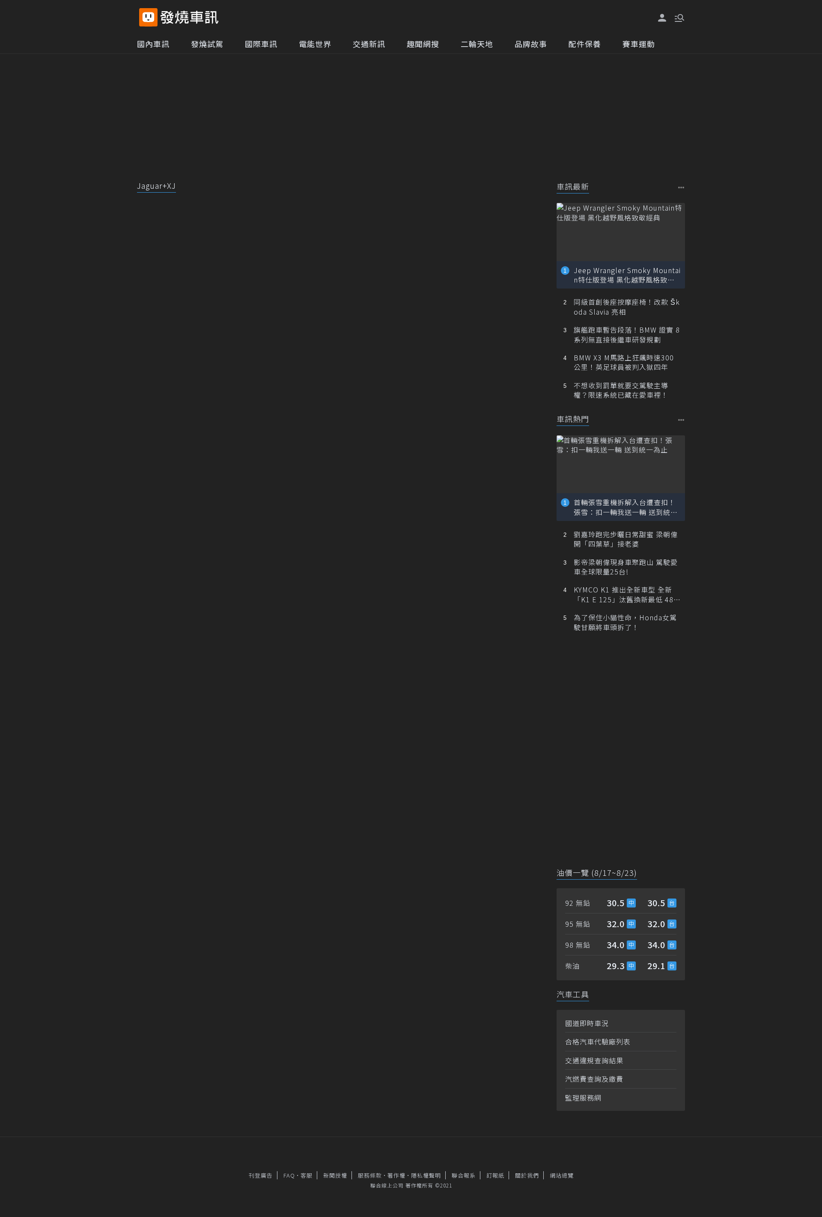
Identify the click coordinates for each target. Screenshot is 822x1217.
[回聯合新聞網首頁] (148, 17)
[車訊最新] (681, 187)
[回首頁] (189, 17)
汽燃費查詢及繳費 (594, 1079)
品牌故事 (531, 43)
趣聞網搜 (423, 43)
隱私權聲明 (426, 1175)
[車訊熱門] (681, 420)
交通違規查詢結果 (594, 1060)
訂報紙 (495, 1175)
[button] (678, 17)
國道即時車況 (587, 1023)
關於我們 (527, 1175)
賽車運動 (638, 43)
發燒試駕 (207, 43)
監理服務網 (583, 1097)
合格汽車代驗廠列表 (598, 1041)
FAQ (289, 1175)
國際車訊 (261, 43)
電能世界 (315, 43)
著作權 (396, 1175)
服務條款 (370, 1175)
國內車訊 (153, 43)
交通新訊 (369, 43)
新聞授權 (335, 1175)
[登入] (662, 18)
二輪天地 (477, 43)
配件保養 (585, 43)
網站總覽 (562, 1175)
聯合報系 (464, 1175)
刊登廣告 (261, 1175)
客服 (307, 1175)
